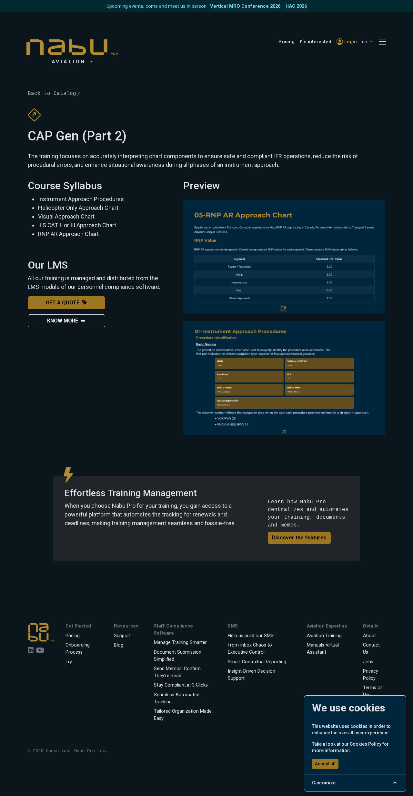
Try (68, 662)
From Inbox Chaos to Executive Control (250, 648)
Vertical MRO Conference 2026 (245, 6)
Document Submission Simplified (177, 655)
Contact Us (371, 648)
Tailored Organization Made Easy (183, 715)
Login (350, 42)
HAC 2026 (296, 6)
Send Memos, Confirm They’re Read (177, 672)
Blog (118, 645)
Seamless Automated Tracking (176, 698)
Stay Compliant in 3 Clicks (181, 685)
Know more (62, 321)
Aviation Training (324, 635)
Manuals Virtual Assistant (323, 648)
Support (122, 635)
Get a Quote (62, 303)
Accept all (325, 763)
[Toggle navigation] (383, 41)
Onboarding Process (77, 648)
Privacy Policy (370, 674)
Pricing (286, 42)
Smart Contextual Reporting (257, 662)
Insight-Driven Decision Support (251, 674)
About (369, 635)
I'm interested (315, 42)
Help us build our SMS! (251, 635)
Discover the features (299, 538)
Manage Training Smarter (180, 642)
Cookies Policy (365, 744)
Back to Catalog (52, 94)
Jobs (368, 662)
